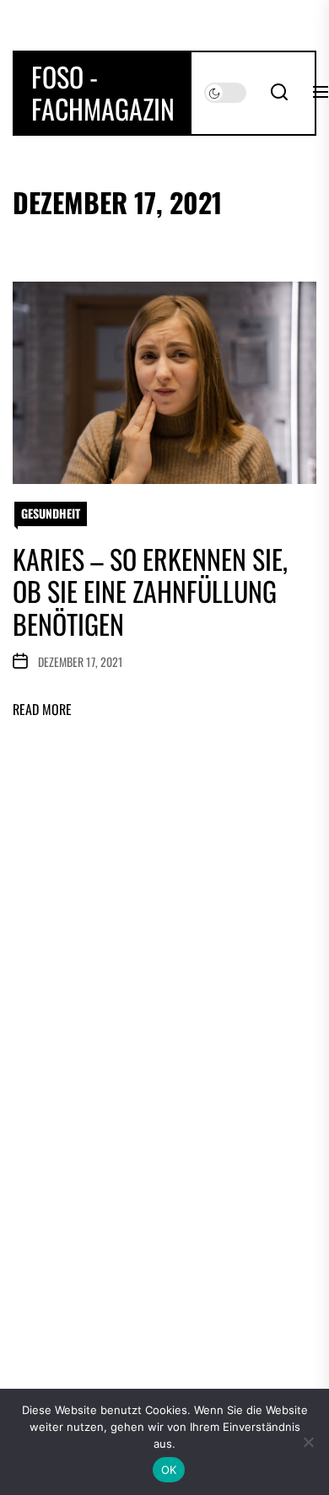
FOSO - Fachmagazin (103, 93)
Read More (42, 710)
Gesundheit (50, 513)
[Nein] (307, 1441)
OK (169, 1469)
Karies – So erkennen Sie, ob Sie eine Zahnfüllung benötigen (150, 591)
